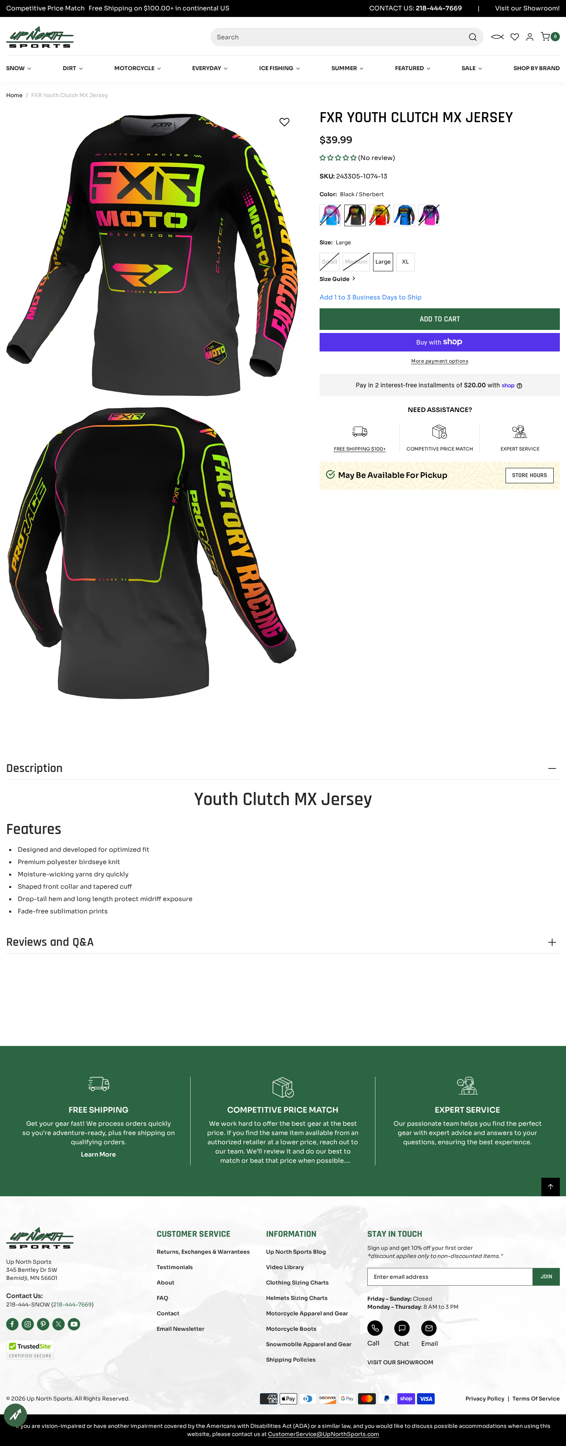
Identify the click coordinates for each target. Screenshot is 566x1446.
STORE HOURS (529, 475)
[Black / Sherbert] (355, 215)
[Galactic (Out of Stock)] (429, 215)
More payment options (439, 360)
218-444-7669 (72, 1304)
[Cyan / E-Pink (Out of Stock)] (330, 215)
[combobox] (347, 37)
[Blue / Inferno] (404, 215)
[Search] (472, 37)
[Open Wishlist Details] (515, 37)
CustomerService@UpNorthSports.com (323, 1434)
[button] (338, 158)
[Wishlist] (284, 122)
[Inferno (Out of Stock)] (379, 215)
